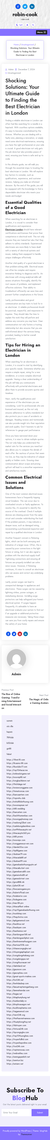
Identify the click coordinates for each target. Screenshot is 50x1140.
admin (16, 674)
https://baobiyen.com (16, 927)
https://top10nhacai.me (17, 770)
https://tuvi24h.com (15, 1046)
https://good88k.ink (15, 882)
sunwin (9, 720)
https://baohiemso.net (17, 931)
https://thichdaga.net (16, 784)
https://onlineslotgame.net (18, 773)
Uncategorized (27, 44)
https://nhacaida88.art (17, 857)
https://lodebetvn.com (17, 896)
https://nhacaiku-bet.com (18, 868)
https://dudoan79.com (17, 854)
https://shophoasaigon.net (18, 1004)
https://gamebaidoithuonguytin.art (22, 864)
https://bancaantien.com (18, 794)
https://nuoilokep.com (16, 913)
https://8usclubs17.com (17, 766)
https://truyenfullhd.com (17, 1039)
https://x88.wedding (16, 808)
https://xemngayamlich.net (18, 1056)
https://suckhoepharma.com (19, 1007)
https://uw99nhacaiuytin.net (19, 829)
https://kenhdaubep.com (18, 983)
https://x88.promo (15, 836)
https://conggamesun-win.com (20, 843)
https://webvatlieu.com (17, 1053)
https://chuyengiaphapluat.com (20, 951)
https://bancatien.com (17, 812)
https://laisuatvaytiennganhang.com (22, 986)
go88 (9, 748)
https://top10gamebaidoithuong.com (23, 910)
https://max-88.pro (15, 903)
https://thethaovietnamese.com (21, 1018)
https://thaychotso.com (17, 917)
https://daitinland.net (16, 965)
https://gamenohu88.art (17, 875)
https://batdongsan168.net (19, 934)
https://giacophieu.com (17, 972)
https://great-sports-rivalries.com (21, 976)
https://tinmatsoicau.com (18, 791)
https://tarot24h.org (16, 1014)
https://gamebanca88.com (18, 871)
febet (9, 754)
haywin (9, 731)
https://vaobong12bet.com (19, 822)
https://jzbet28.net (15, 885)
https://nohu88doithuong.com (20, 801)
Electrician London (14, 229)
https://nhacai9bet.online (18, 906)
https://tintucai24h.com (17, 1028)
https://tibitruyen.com (16, 1025)
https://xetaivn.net (15, 1063)
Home (16, 44)
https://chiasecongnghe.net (19, 948)
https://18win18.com (16, 759)
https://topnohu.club (16, 798)
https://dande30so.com (17, 847)
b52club (10, 743)
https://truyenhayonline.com (19, 1042)
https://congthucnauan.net (19, 962)
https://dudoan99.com (17, 861)
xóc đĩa (10, 726)
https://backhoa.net (16, 924)
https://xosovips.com (16, 840)
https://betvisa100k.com (18, 944)
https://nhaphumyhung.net (18, 997)
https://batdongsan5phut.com (20, 937)
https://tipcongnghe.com (18, 1032)
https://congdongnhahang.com (20, 955)
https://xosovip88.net (16, 777)
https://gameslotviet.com (18, 878)
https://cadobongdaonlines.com (21, 826)
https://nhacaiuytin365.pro (18, 833)
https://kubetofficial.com (18, 892)
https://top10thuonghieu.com (20, 1035)
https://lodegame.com (16, 899)
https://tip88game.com (17, 850)
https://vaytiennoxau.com (18, 1049)
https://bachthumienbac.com (19, 815)
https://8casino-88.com (17, 763)
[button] (41, 32)
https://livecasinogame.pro (18, 889)
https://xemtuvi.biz (15, 1060)
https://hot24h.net (15, 979)
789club (10, 737)
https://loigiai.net (14, 993)
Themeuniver (26, 1134)
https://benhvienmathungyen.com (21, 941)
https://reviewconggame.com (19, 787)
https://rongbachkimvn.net (18, 780)
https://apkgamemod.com (18, 920)
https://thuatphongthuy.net (19, 1021)
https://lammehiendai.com (18, 990)
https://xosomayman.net (17, 805)
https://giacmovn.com (16, 969)
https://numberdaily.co (17, 1000)
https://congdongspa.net (18, 958)
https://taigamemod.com (18, 1011)
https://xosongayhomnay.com (19, 819)
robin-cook (25, 14)
